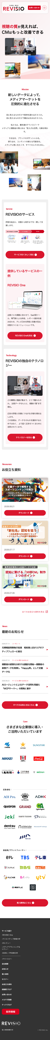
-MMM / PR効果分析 (10, 953)
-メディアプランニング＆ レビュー (11, 948)
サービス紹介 (7, 931)
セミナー (5, 979)
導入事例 (5, 974)
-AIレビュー (6, 943)
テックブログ (7, 1005)
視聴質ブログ (7, 989)
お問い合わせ (7, 994)
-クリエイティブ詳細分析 (11, 939)
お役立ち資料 (7, 984)
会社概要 (5, 964)
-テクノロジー (7, 959)
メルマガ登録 (7, 1000)
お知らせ (5, 969)
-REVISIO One (7, 935)
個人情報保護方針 (7, 1030)
